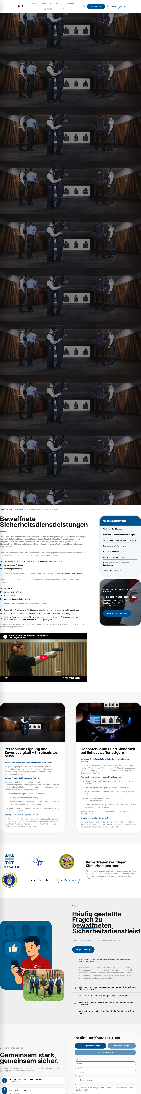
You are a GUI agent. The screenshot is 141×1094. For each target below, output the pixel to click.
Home (34, 4)
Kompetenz (69, 4)
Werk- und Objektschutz (72, 573)
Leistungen (48, 9)
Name (77, 1060)
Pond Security (6, 510)
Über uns (54, 4)
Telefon (78, 1076)
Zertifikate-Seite (87, 814)
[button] (84, 6)
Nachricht (79, 1084)
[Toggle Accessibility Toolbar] (4, 1089)
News (62, 9)
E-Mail (77, 1068)
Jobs (44, 4)
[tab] (90, 1046)
